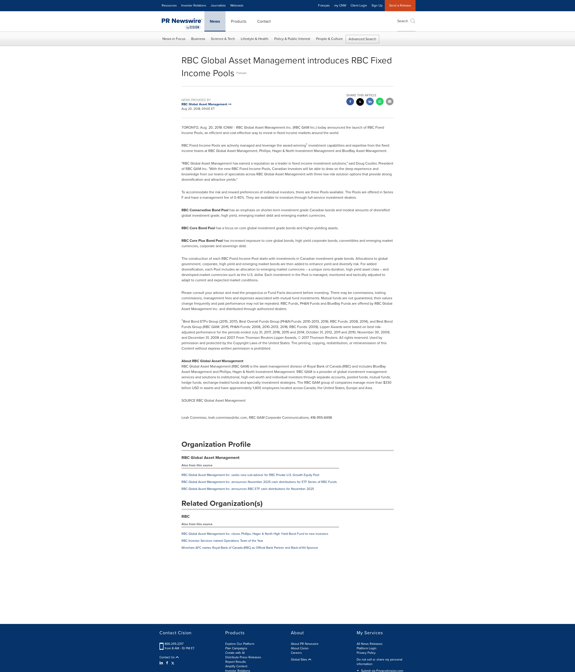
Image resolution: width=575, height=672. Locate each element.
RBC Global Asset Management (210, 457)
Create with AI (235, 652)
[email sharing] (390, 102)
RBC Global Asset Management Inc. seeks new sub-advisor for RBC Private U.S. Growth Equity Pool (250, 475)
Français (324, 5)
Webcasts (236, 5)
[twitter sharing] (360, 102)
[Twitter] (172, 663)
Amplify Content (236, 666)
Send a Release (400, 5)
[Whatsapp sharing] (380, 102)
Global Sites (299, 659)
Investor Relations (193, 5)
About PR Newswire (304, 643)
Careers (296, 652)
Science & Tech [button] (223, 38)
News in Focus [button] (173, 38)
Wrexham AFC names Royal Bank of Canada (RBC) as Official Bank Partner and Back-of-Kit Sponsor (249, 547)
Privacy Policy (366, 652)
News (215, 21)
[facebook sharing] (350, 102)
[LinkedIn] (161, 663)
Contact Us (167, 657)
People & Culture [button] (329, 38)
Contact (264, 21)
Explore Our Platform (239, 643)
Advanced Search (362, 39)
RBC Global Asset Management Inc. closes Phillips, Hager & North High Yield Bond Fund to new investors (254, 533)
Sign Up (377, 5)
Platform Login (366, 648)
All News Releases (370, 643)
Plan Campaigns (236, 648)
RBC (185, 516)
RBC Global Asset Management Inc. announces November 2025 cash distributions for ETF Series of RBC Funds (259, 482)
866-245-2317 (174, 643)
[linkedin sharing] (370, 102)
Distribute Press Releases (243, 657)
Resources (169, 5)
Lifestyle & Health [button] (254, 38)
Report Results (235, 661)
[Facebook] (167, 663)
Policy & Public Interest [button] (292, 38)
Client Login (359, 5)
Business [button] (198, 38)
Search (402, 21)
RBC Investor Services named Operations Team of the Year (222, 540)
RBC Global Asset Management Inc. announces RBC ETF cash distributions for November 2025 (247, 489)
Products (238, 21)
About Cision (300, 648)
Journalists (218, 5)
